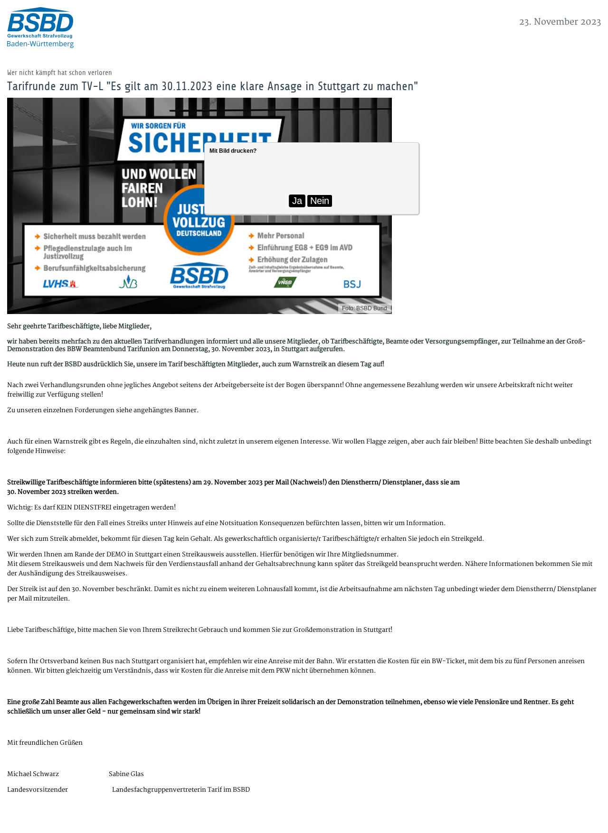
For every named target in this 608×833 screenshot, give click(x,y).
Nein (319, 200)
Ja (297, 200)
